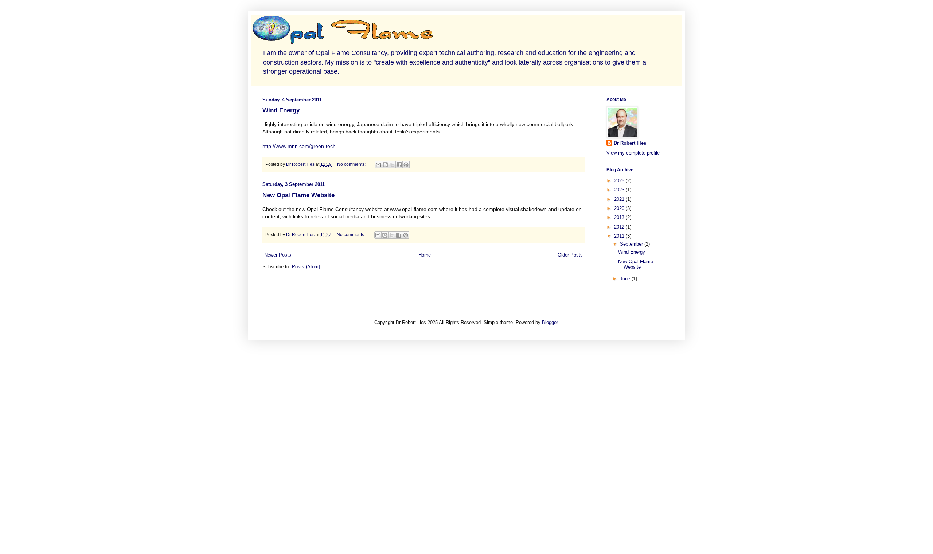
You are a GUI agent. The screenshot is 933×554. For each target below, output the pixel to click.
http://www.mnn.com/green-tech (299, 146)
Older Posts (570, 255)
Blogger (550, 322)
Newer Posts (277, 255)
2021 (620, 199)
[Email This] (378, 164)
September (632, 244)
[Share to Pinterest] (406, 164)
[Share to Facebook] (399, 164)
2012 (620, 227)
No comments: (352, 164)
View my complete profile (633, 153)
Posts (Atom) (306, 266)
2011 (620, 236)
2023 (620, 189)
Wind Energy (281, 110)
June (626, 278)
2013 (620, 217)
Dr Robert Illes (630, 143)
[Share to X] (392, 164)
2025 (620, 180)
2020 (620, 208)
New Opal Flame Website (298, 195)
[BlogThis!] (385, 164)
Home (424, 255)
